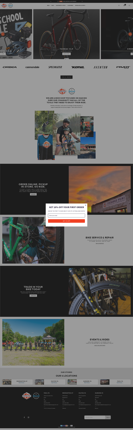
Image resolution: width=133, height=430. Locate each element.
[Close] (85, 205)
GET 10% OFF (66, 221)
